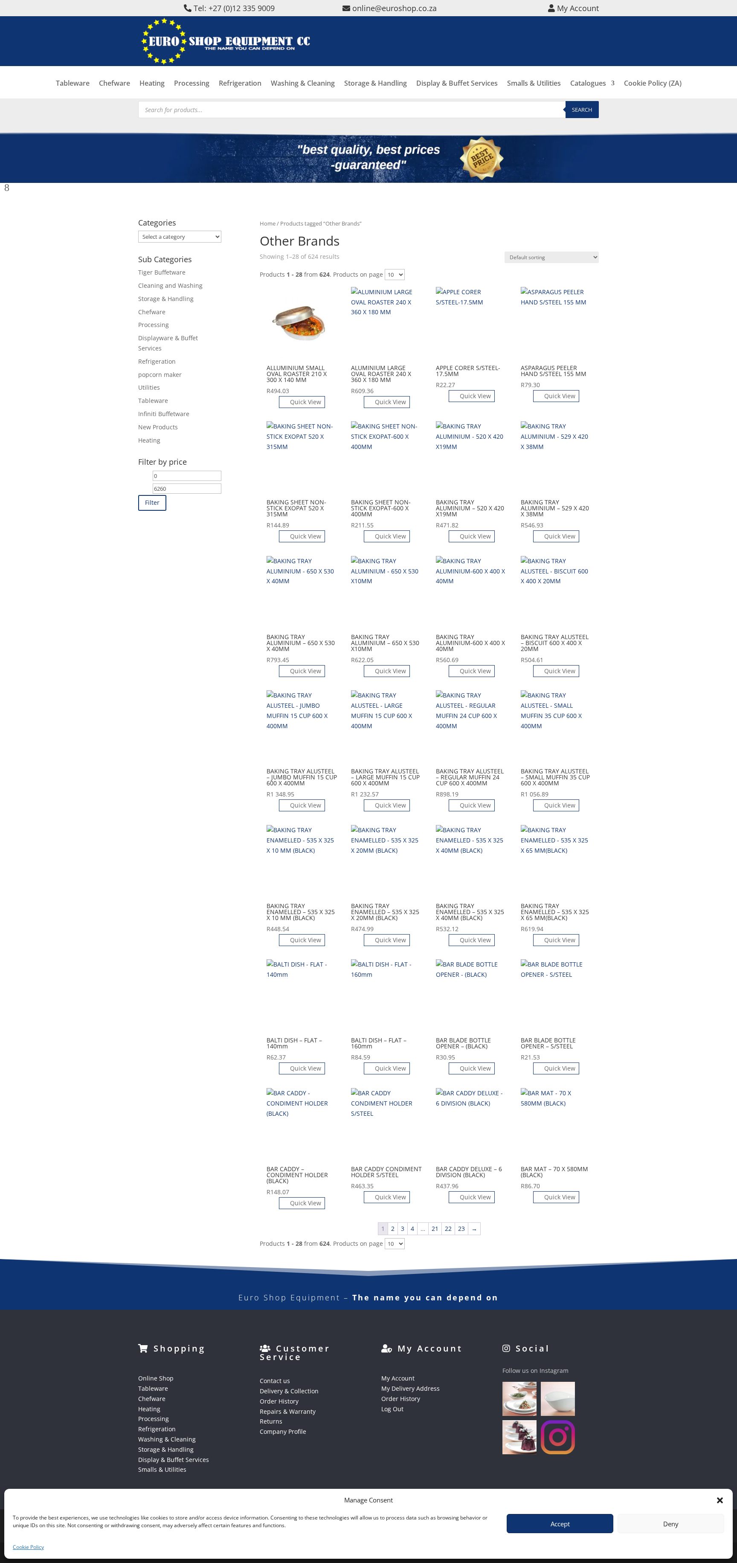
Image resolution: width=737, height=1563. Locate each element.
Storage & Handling (375, 84)
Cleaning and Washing (170, 285)
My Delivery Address (410, 1388)
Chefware (114, 84)
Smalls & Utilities (534, 84)
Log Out (392, 1409)
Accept (560, 1524)
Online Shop (156, 1378)
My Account (398, 1378)
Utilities (149, 387)
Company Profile (283, 1431)
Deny (671, 1524)
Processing (191, 84)
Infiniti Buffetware (163, 414)
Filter (152, 502)
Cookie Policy (28, 1547)
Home (268, 223)
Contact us (275, 1381)
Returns (271, 1421)
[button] (720, 1500)
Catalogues (588, 84)
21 (435, 1228)
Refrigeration (240, 84)
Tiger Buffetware (162, 272)
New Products (158, 427)
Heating (152, 84)
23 (461, 1228)
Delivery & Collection (289, 1391)
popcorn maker (160, 374)
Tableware (73, 84)
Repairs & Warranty (288, 1411)
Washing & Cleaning (303, 84)
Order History (279, 1401)
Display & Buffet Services (457, 84)
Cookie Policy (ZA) (653, 84)
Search (582, 109)
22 (448, 1228)
